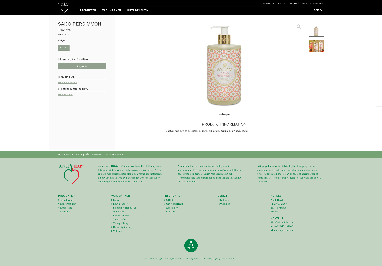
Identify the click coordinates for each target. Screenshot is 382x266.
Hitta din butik (137, 10)
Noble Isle (118, 211)
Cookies (170, 211)
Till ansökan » (65, 94)
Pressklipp (293, 3)
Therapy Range (121, 223)
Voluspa (117, 230)
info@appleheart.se (284, 222)
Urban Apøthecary (123, 227)
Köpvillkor (172, 207)
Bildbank (281, 3)
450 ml (63, 47)
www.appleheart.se (284, 230)
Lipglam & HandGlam (125, 207)
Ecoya (116, 199)
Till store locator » (67, 82)
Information (173, 196)
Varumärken (111, 10)
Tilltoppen (191, 246)
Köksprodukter (68, 203)
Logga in (303, 3)
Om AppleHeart (269, 3)
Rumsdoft (65, 211)
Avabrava (197, 259)
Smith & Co (119, 219)
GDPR (169, 199)
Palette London (121, 215)
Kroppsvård (84, 154)
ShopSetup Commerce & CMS (223, 259)
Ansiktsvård (66, 199)
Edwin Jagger (120, 203)
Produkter (88, 10)
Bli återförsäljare (317, 3)
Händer (98, 154)
